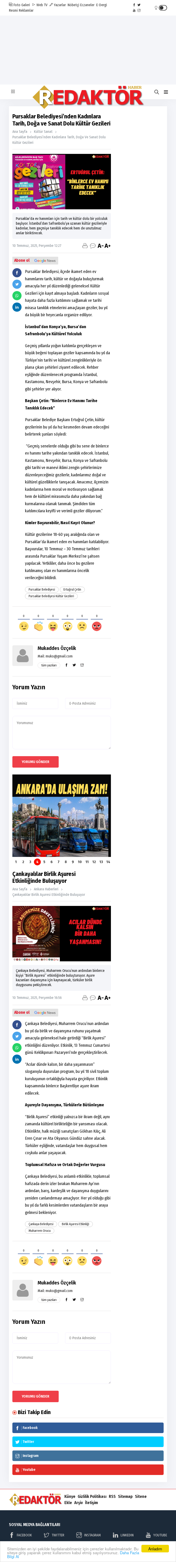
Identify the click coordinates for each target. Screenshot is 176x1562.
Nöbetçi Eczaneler (81, 5)
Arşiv (78, 1502)
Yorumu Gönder (35, 762)
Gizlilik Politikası (92, 1496)
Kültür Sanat (43, 131)
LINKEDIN (127, 1535)
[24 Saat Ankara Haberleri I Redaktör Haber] (88, 97)
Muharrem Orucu (40, 1231)
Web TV (41, 5)
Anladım (155, 1548)
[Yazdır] (85, 245)
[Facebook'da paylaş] (17, 272)
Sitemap (125, 1496)
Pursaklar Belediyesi (42, 590)
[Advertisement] (88, 50)
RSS (112, 1496)
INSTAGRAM (92, 1535)
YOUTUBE (160, 1535)
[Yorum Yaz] (92, 245)
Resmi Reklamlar (21, 10)
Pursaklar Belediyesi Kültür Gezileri (51, 596)
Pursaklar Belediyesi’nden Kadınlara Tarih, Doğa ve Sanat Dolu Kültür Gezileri (59, 140)
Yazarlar (59, 5)
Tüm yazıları (49, 665)
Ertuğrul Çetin (72, 590)
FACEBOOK (24, 1535)
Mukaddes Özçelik (57, 648)
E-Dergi (101, 5)
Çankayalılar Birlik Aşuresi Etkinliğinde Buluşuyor (48, 894)
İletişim (91, 1502)
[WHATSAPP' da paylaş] (17, 295)
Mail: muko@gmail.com (55, 656)
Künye (69, 1496)
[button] (166, 92)
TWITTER (58, 1535)
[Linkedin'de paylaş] (17, 307)
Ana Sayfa (19, 131)
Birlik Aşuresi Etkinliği (75, 1224)
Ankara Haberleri (46, 889)
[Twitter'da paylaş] (17, 284)
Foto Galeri (21, 5)
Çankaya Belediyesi (41, 1224)
